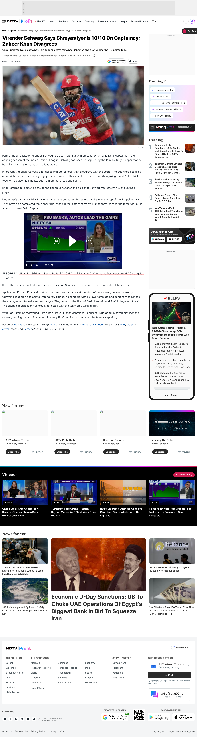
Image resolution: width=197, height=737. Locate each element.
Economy (89, 21)
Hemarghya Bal (49, 55)
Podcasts (117, 672)
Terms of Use (21, 731)
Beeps (123, 21)
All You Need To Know (19, 440)
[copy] (142, 61)
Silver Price (64, 682)
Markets (63, 21)
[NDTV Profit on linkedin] (22, 719)
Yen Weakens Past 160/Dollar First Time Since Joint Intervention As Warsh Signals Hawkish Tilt (171, 610)
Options (10, 687)
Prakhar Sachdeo (19, 55)
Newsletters (119, 662)
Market (54, 324)
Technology (64, 672)
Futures (10, 682)
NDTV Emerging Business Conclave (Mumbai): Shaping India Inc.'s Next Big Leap (121, 512)
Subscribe (13, 451)
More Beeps (171, 395)
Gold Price (36, 682)
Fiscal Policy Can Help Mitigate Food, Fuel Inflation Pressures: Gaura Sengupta (170, 512)
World (34, 672)
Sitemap (52, 731)
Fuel (122, 324)
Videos (89, 677)
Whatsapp (118, 677)
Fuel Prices (91, 682)
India (87, 667)
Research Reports (107, 21)
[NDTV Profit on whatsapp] (34, 719)
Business (76, 21)
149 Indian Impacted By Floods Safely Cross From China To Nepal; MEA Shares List (24, 610)
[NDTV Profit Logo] (18, 647)
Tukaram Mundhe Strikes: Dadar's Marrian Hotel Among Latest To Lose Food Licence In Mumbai (22, 570)
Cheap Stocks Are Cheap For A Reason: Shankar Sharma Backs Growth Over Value (21, 512)
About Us (7, 731)
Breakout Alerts (15, 672)
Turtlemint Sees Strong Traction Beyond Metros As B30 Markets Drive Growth (73, 512)
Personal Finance (139, 21)
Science (62, 677)
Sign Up (169, 675)
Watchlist (11, 667)
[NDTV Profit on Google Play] (159, 717)
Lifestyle (35, 677)
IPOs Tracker (13, 692)
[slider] (73, 261)
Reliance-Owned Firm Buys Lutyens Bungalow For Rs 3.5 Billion (169, 569)
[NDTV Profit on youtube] (28, 719)
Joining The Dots (162, 440)
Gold (130, 324)
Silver (5, 329)
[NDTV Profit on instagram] (16, 719)
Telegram (117, 667)
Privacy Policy (38, 731)
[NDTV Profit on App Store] (183, 717)
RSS (62, 731)
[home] (19, 19)
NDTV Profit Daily (64, 440)
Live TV (41, 21)
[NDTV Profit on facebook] (4, 719)
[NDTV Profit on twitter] (10, 719)
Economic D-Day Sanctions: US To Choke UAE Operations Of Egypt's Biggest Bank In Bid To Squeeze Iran (97, 607)
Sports (62, 55)
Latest (52, 21)
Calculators (37, 688)
